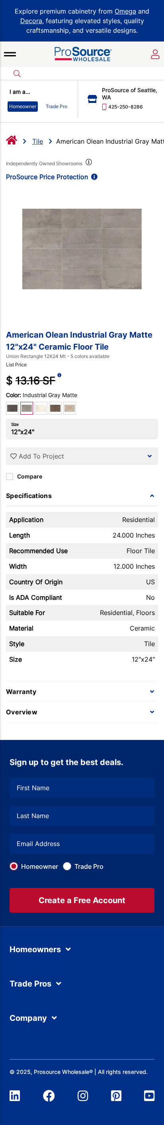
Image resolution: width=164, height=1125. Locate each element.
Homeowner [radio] (22, 106)
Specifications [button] (29, 496)
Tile (37, 141)
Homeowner (39, 866)
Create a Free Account (82, 900)
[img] (88, 163)
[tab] (82, 496)
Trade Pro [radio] (56, 106)
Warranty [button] (21, 692)
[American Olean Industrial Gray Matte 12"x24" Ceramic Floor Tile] (82, 249)
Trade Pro (88, 866)
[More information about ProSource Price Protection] (93, 177)
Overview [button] (21, 712)
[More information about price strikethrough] (59, 380)
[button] (10, 54)
